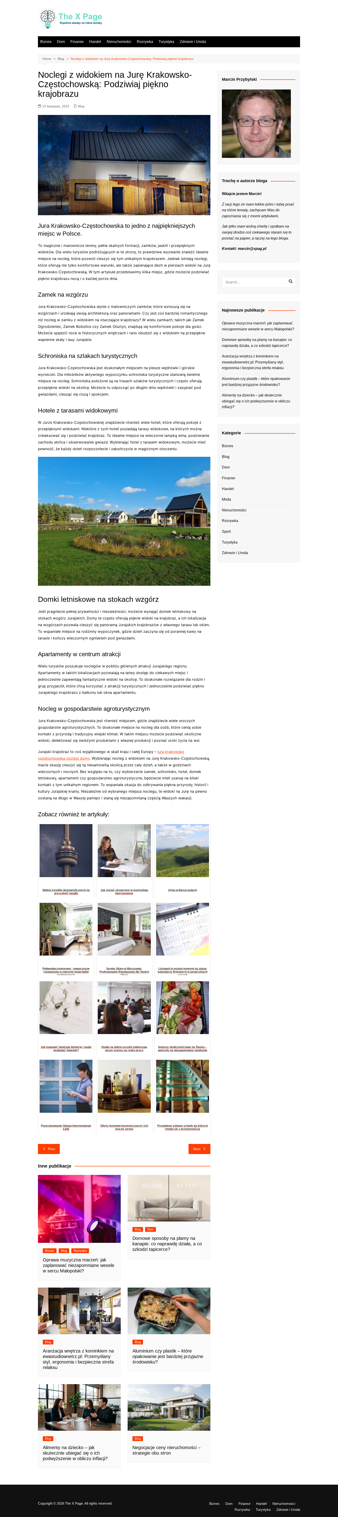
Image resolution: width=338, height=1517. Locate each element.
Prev (51, 1149)
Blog (81, 106)
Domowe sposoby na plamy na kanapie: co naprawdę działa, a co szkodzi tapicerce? (167, 1244)
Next (196, 1149)
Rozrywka (145, 42)
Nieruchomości (119, 42)
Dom (61, 42)
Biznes (46, 42)
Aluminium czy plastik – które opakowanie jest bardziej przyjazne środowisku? (167, 1356)
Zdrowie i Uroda (193, 42)
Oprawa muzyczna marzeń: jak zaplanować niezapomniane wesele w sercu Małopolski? (78, 1265)
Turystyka (166, 42)
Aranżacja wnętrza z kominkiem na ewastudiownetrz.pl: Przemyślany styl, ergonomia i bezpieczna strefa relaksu (253, 362)
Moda (226, 499)
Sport (226, 531)
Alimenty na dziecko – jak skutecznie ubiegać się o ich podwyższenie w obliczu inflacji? (75, 1453)
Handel (95, 42)
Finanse (77, 42)
